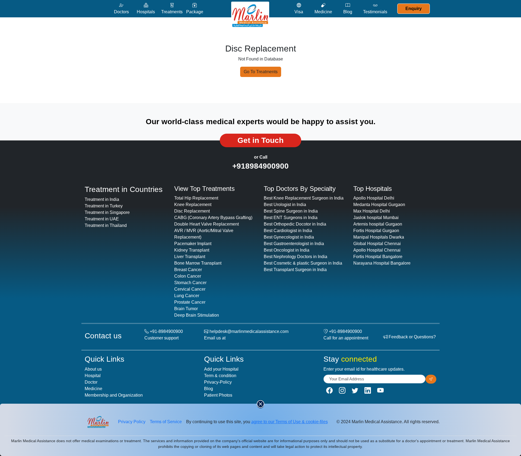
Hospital (93, 375)
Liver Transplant (189, 256)
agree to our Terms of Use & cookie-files (289, 421)
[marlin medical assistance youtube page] (380, 390)
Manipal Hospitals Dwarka (378, 237)
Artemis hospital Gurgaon (377, 224)
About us (93, 369)
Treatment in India (102, 199)
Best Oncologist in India (286, 250)
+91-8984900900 (166, 331)
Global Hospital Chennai (377, 243)
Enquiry (413, 8)
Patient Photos (218, 395)
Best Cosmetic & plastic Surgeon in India (303, 263)
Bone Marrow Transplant (197, 263)
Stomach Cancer (190, 282)
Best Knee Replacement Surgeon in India (304, 198)
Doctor (91, 382)
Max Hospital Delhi (371, 211)
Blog (208, 388)
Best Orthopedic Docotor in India (295, 224)
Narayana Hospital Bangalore (382, 263)
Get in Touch (260, 140)
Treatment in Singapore (107, 212)
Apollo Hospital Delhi (373, 198)
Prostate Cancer (189, 302)
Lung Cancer (186, 295)
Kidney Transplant (191, 250)
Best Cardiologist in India (288, 230)
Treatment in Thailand (106, 225)
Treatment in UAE (102, 219)
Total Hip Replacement (196, 198)
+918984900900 (260, 166)
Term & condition (220, 375)
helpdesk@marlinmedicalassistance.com (248, 331)
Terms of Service (166, 421)
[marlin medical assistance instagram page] (342, 390)
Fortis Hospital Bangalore (377, 256)
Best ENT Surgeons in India (290, 217)
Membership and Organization (114, 395)
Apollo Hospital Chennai (377, 250)
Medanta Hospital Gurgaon (379, 204)
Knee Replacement (192, 204)
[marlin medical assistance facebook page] (329, 390)
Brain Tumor (186, 308)
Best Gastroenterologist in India (294, 243)
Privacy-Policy (218, 382)
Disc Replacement (192, 211)
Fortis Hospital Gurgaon (376, 230)
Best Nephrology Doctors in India (295, 256)
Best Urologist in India (285, 204)
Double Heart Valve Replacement (206, 224)
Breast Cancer (188, 269)
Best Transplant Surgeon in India (295, 269)
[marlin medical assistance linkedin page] (368, 390)
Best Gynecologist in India (289, 237)
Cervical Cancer (189, 289)
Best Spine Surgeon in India (291, 211)
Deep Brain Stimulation (196, 315)
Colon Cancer (187, 276)
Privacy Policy (131, 421)
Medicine (93, 388)
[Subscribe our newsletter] (430, 379)
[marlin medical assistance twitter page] (355, 390)
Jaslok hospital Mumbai (376, 217)
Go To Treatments (261, 71)
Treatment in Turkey (104, 206)
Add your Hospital (221, 369)
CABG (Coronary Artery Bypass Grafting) (213, 217)
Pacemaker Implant (192, 243)
